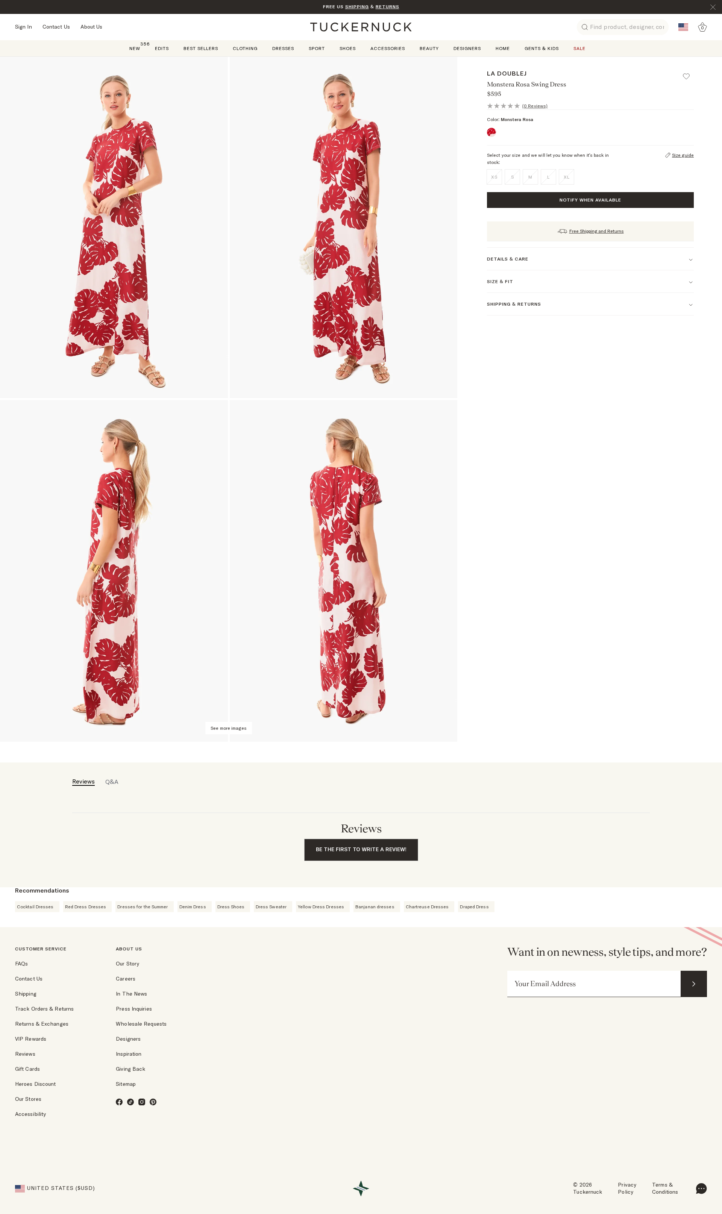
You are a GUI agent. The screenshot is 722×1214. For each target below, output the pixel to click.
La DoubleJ (507, 73)
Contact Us (56, 26)
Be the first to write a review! (361, 849)
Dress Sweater (271, 906)
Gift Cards (27, 1068)
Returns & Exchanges (41, 1023)
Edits (162, 48)
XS (494, 177)
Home (503, 48)
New (134, 48)
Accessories (387, 48)
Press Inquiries (134, 1008)
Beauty (429, 48)
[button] (689, 72)
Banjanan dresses (374, 906)
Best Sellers (201, 48)
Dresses (283, 48)
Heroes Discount (35, 1084)
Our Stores (28, 1099)
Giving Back (130, 1068)
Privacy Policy (627, 1188)
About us (129, 949)
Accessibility (30, 1114)
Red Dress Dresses (85, 906)
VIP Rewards (30, 1038)
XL (567, 177)
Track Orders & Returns (44, 1008)
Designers (467, 48)
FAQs (21, 963)
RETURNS (387, 6)
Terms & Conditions (665, 1188)
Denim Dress (192, 906)
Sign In (23, 26)
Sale (579, 48)
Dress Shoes (230, 906)
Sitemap (126, 1084)
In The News (131, 993)
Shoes (348, 48)
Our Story (127, 963)
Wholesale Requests (141, 1023)
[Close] (713, 7)
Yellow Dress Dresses (321, 906)
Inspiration (128, 1053)
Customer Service (41, 949)
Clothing (245, 48)
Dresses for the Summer (142, 906)
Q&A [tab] (111, 781)
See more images (229, 728)
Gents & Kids (542, 48)
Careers (125, 978)
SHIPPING (357, 6)
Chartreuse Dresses (427, 906)
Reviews (25, 1053)
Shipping (25, 993)
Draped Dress (474, 906)
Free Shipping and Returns (596, 231)
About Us (91, 26)
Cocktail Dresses (35, 906)
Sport (317, 48)
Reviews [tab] (83, 781)
